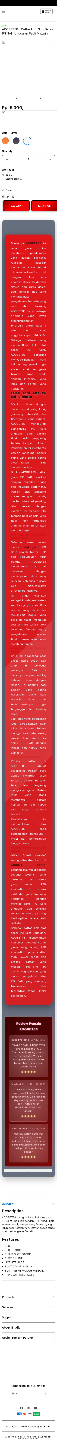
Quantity (7, 151)
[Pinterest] (14, 197)
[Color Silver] (27, 141)
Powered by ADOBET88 (39, 1427)
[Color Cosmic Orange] (5, 140)
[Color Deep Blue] (16, 140)
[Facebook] (4, 197)
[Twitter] (8, 197)
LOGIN (16, 205)
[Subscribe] (45, 1394)
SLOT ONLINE (21, 1427)
